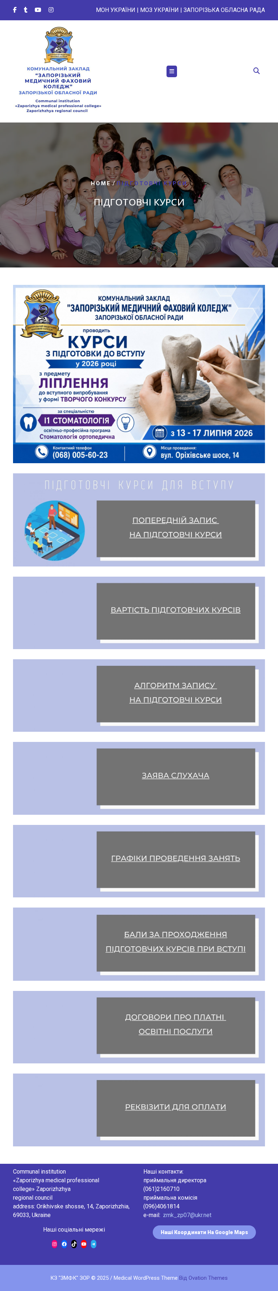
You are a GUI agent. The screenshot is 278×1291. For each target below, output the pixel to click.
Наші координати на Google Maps (204, 1232)
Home (101, 183)
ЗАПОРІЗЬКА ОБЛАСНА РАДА (224, 10)
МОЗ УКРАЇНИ (159, 10)
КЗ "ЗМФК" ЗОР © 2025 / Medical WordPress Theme (139, 1278)
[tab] (172, 71)
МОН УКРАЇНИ (115, 10)
